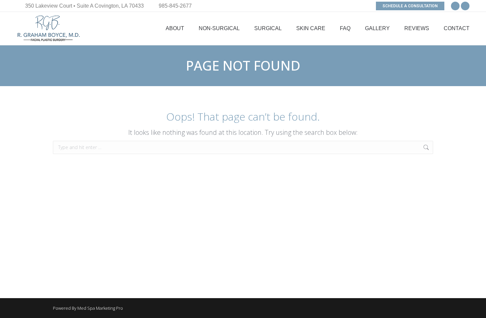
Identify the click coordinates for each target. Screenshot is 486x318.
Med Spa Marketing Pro (100, 308)
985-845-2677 (175, 6)
